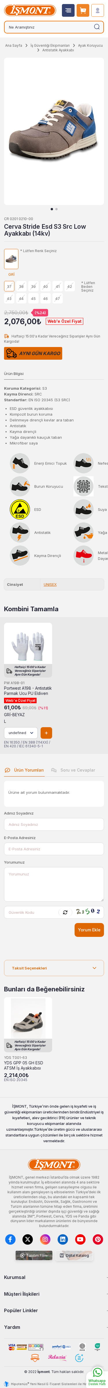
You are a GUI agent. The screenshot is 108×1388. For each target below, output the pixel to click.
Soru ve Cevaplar (77, 770)
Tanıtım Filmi (37, 1255)
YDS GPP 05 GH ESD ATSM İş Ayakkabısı (23, 1065)
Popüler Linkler (21, 1310)
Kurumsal (14, 1277)
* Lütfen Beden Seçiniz (88, 286)
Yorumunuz (14, 862)
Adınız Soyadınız (19, 813)
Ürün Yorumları (28, 770)
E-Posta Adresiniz (20, 837)
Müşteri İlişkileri (21, 1294)
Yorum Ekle (89, 929)
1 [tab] (52, 209)
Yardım (12, 1327)
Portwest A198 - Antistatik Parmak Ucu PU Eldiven (28, 691)
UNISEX (50, 584)
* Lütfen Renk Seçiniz (38, 251)
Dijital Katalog (77, 1255)
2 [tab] (56, 209)
